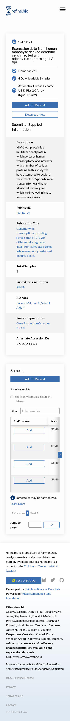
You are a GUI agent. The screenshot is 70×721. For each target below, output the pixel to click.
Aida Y (20, 307)
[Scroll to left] (10, 455)
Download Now (35, 114)
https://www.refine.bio (27, 656)
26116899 (23, 212)
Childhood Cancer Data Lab (42, 589)
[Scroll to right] (60, 455)
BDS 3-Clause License (20, 677)
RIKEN (20, 287)
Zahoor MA (23, 303)
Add (29, 430)
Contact (11, 705)
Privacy (11, 686)
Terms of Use (14, 696)
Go (51, 524)
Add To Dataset (35, 105)
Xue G (36, 303)
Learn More (17, 503)
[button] (63, 11)
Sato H (45, 303)
